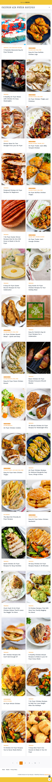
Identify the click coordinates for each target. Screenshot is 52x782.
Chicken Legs (32, 50)
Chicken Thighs (33, 96)
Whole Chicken (8, 701)
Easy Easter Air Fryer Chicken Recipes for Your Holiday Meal (37, 288)
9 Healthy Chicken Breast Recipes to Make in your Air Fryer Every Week (38, 657)
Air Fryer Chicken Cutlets (12, 428)
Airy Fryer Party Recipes (15, 47)
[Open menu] (49, 7)
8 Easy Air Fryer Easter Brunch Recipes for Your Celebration (12, 288)
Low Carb (15, 470)
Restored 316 (47, 774)
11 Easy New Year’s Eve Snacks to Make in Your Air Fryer (38, 750)
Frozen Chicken (33, 143)
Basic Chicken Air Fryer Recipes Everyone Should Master (37, 381)
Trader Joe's (41, 143)
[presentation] (13, 29)
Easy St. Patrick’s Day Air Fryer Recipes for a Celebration (37, 334)
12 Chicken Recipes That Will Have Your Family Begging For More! (38, 610)
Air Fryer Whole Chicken (12, 703)
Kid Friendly (7, 514)
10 (35, 763)
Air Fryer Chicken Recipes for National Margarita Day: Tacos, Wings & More (38, 472)
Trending (6, 47)
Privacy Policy (14, 769)
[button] (29, 48)
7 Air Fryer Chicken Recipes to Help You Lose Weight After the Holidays (38, 703)
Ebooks (7, 769)
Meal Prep (38, 50)
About (3, 769)
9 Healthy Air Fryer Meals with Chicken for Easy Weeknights (12, 99)
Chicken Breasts (8, 332)
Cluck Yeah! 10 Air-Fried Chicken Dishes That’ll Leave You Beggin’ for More (13, 610)
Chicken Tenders (33, 516)
